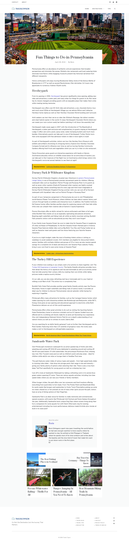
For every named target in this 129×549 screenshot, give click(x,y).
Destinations (97, 8)
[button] (115, 8)
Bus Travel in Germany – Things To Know (79, 461)
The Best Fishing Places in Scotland (48, 460)
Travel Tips (80, 522)
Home (87, 8)
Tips (109, 8)
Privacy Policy (100, 522)
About (24, 2)
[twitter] (113, 2)
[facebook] (116, 2)
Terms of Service (100, 525)
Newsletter (80, 525)
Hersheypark (55, 96)
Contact (15, 2)
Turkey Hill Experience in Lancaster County (47, 267)
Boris (72, 62)
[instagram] (110, 2)
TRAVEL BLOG (80, 520)
